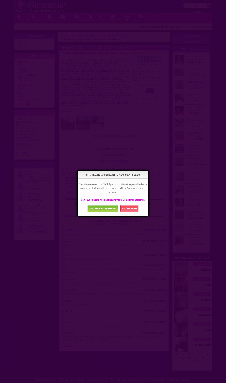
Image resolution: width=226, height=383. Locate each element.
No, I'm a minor (129, 208)
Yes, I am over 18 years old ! (103, 208)
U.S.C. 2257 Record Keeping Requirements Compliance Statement (113, 199)
